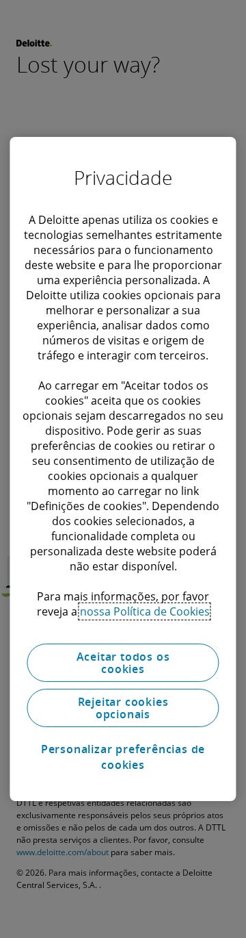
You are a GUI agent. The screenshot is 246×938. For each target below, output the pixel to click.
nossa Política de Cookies (145, 611)
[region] (123, 469)
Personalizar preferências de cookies (123, 756)
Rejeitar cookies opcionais (123, 708)
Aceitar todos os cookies (123, 662)
